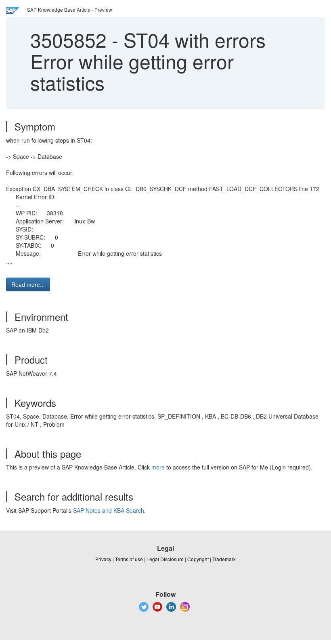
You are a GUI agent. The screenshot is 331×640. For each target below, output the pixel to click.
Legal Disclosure (165, 559)
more (158, 467)
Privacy (103, 559)
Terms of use (129, 559)
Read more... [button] (28, 284)
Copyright (198, 559)
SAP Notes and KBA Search (108, 510)
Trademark (224, 559)
